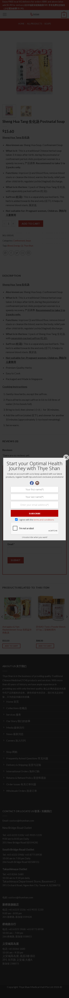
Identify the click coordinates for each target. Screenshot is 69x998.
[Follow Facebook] (31, 482)
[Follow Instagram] (37, 482)
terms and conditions (44, 519)
